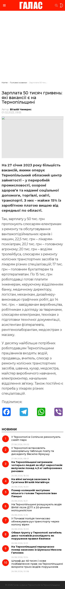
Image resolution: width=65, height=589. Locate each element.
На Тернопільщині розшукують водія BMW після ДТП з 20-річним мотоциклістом (36, 507)
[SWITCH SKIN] (61, 5)
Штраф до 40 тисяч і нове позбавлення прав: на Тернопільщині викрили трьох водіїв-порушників (37, 563)
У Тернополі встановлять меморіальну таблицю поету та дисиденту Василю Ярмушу (32, 451)
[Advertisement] (32, 47)
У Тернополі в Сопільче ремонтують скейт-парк (35, 438)
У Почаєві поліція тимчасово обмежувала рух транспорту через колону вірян (35, 521)
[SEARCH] (56, 5)
